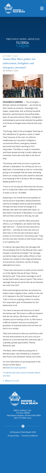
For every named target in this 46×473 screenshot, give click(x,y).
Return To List (11, 380)
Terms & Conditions (29, 435)
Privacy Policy (13, 435)
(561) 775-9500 (20, 418)
